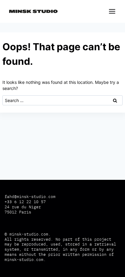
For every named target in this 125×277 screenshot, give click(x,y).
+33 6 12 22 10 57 (25, 202)
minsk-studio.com (28, 234)
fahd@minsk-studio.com (30, 197)
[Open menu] (111, 11)
